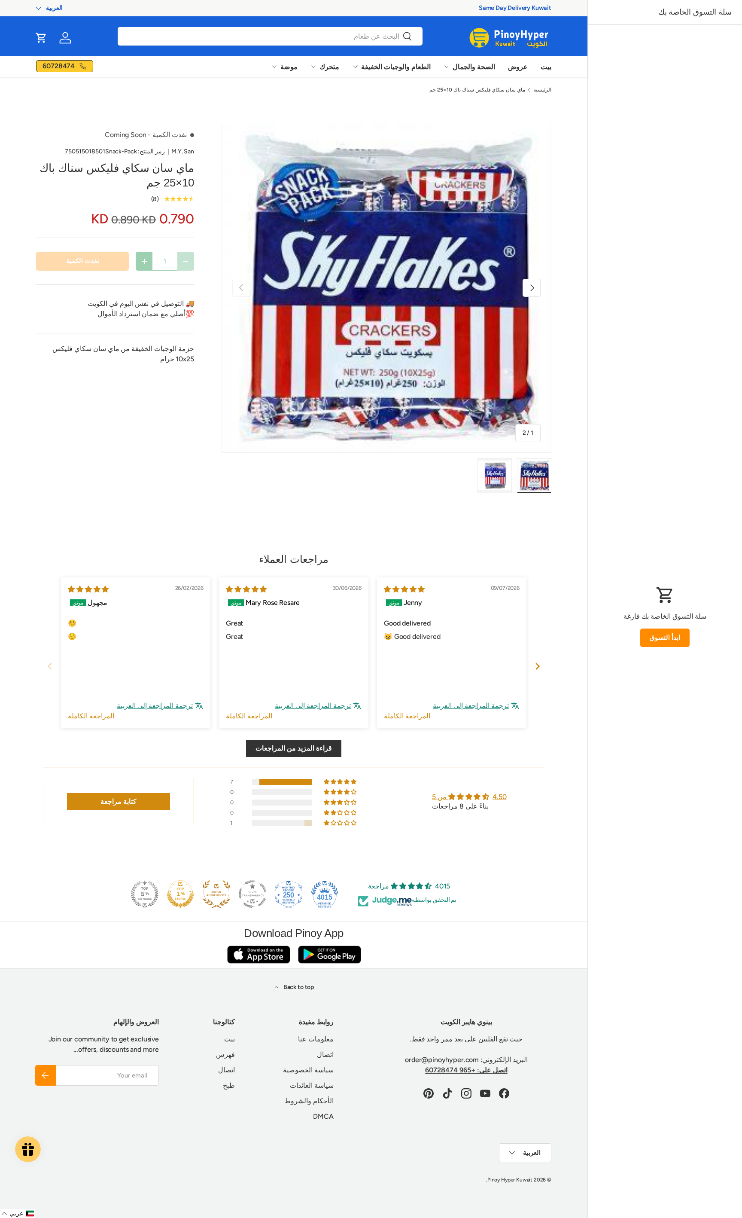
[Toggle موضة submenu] (274, 66)
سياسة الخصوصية (308, 1070)
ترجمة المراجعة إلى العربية (471, 706)
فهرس (225, 1054)
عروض (518, 67)
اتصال (325, 1054)
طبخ (229, 1085)
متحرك (329, 67)
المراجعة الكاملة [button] (407, 716)
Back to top (298, 987)
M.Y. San (182, 151)
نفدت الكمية (82, 261)
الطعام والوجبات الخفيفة (396, 67)
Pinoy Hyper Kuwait (509, 1180)
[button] (41, 37)
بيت (546, 67)
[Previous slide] (50, 666)
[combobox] (270, 36)
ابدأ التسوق (665, 637)
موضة (289, 67)
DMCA (323, 1116)
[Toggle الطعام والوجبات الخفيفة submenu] (355, 66)
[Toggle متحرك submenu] (313, 66)
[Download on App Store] (258, 954)
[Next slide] (537, 666)
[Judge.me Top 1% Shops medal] (180, 894)
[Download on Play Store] (329, 954)
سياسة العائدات (312, 1085)
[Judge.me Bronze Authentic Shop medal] (216, 894)
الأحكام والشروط (309, 1101)
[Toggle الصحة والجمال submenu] (446, 66)
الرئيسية (542, 89)
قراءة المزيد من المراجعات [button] (293, 748)
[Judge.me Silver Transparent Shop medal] (252, 894)
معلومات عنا (316, 1039)
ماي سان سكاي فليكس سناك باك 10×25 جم (477, 89)
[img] (404, 589)
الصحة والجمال (474, 67)
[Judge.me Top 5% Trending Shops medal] (144, 894)
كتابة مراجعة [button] (118, 801)
